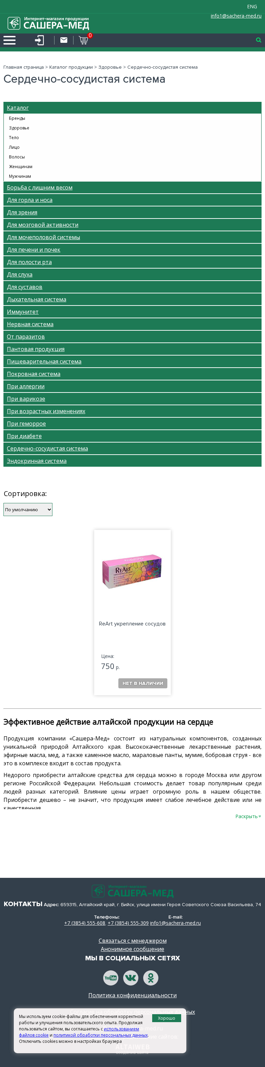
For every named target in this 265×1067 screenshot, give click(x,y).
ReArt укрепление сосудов (132, 623)
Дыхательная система (36, 299)
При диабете (24, 436)
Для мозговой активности (42, 225)
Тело (14, 137)
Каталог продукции (71, 67)
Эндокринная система (37, 461)
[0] (80, 40)
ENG (252, 6)
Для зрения (22, 212)
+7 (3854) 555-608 (84, 923)
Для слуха (19, 274)
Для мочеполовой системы (43, 237)
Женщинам (20, 166)
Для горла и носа (29, 200)
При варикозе (26, 398)
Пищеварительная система (44, 361)
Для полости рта (29, 262)
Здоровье (110, 67)
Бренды (17, 118)
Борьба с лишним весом (39, 187)
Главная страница (23, 67)
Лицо (14, 147)
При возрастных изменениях (46, 411)
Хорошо (166, 1018)
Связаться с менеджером (133, 940)
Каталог (18, 107)
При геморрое (26, 423)
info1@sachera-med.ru (236, 15)
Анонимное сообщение (132, 949)
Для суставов (24, 287)
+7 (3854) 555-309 (128, 923)
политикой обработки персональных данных (100, 1035)
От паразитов (26, 336)
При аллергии (26, 386)
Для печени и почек (33, 249)
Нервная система (30, 324)
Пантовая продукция (36, 349)
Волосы (17, 157)
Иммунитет (23, 312)
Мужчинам (20, 176)
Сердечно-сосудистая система (47, 448)
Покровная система (33, 374)
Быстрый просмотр (127, 598)
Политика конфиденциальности (132, 995)
